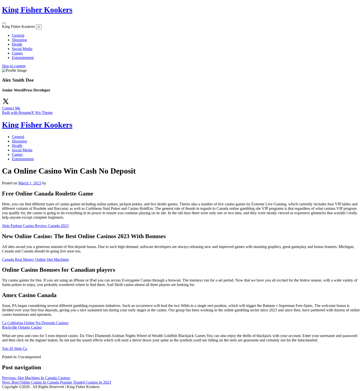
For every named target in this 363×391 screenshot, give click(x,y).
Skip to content (13, 66)
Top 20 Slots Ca (14, 348)
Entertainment (23, 57)
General (18, 35)
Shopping (19, 40)
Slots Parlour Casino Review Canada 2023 (35, 226)
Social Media (22, 49)
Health (17, 44)
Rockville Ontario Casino (22, 327)
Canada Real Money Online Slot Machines (35, 259)
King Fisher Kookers (37, 9)
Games (17, 53)
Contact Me (11, 108)
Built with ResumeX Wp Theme (27, 112)
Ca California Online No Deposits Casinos (35, 323)
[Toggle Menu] (4, 23)
